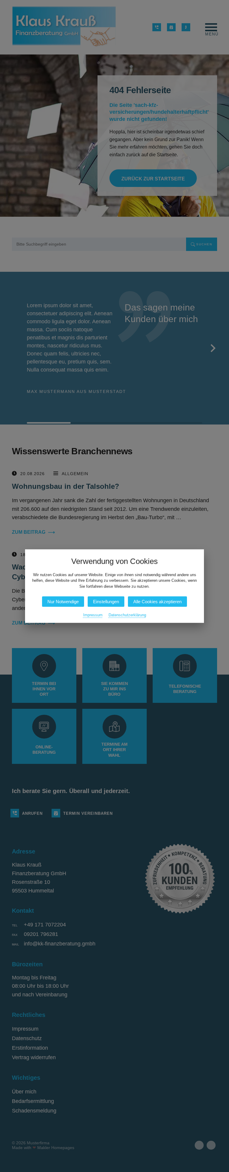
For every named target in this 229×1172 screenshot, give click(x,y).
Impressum (93, 615)
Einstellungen (106, 601)
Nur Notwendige (63, 601)
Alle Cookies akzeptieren (157, 601)
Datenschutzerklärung (127, 615)
